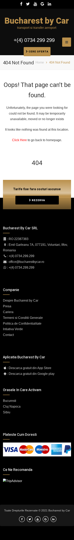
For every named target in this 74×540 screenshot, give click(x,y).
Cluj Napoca (12, 406)
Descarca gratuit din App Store (30, 368)
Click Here (20, 140)
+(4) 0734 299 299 (34, 40)
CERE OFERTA (38, 51)
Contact (8, 335)
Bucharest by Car (37, 21)
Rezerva (38, 200)
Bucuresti (9, 400)
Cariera (8, 312)
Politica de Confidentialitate (22, 323)
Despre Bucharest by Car (20, 300)
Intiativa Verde (13, 329)
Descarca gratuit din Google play (31, 373)
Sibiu (6, 412)
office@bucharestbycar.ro (26, 261)
